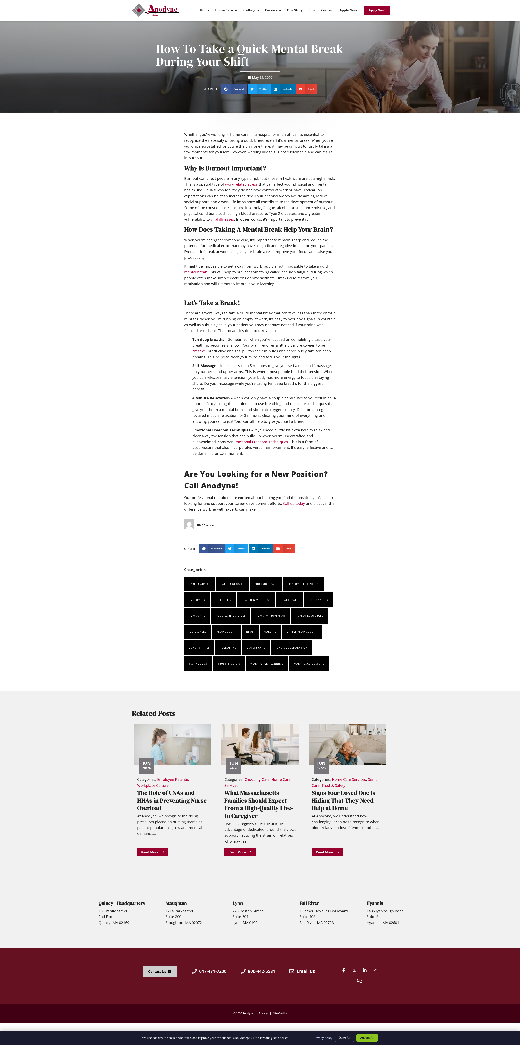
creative (199, 351)
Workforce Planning (266, 663)
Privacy (263, 1013)
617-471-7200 (212, 971)
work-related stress (241, 184)
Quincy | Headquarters (122, 903)
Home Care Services (230, 615)
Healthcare (290, 599)
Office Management (302, 631)
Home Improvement (271, 615)
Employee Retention (303, 583)
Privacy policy (323, 1038)
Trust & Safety (229, 663)
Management (226, 631)
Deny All (344, 1037)
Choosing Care (265, 583)
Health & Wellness (256, 599)
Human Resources (309, 615)
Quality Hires (199, 647)
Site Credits (280, 1013)
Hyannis (375, 903)
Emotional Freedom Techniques (261, 441)
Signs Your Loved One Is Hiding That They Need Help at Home (343, 800)
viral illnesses (222, 219)
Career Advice (199, 583)
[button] (234, 89)
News (250, 631)
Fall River (309, 903)
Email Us (306, 971)
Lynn (238, 903)
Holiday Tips (318, 599)
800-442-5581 (261, 971)
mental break (195, 272)
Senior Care (256, 647)
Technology (198, 663)
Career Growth (232, 583)
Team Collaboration (291, 647)
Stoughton (176, 903)
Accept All (367, 1037)
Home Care (197, 615)
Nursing (270, 631)
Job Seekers (198, 631)
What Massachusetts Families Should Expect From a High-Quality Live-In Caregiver (259, 804)
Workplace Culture (309, 663)
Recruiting (228, 647)
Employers (197, 599)
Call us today (294, 503)
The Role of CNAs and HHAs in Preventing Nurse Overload (172, 800)
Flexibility (223, 599)
